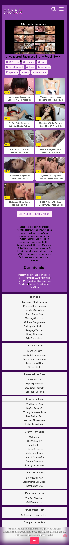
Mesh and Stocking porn (34, 302)
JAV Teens (14, 62)
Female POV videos (34, 310)
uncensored (41, 72)
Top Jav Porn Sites (37, 284)
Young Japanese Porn (34, 412)
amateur (30, 62)
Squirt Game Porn (34, 314)
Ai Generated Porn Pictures (34, 515)
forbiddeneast (15, 67)
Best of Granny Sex (34, 457)
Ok (34, 540)
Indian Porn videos (34, 424)
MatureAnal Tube (34, 453)
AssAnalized (34, 379)
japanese (13, 72)
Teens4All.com (34, 351)
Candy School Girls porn (34, 355)
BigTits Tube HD (34, 408)
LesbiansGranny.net (34, 449)
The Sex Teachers (34, 498)
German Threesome (34, 420)
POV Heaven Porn (34, 404)
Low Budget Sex (34, 416)
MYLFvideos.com (34, 502)
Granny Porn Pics (34, 461)
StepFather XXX (34, 486)
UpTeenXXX (34, 367)
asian (43, 62)
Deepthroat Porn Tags (28, 275)
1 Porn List (29, 278)
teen (26, 72)
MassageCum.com (34, 318)
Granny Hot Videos (34, 465)
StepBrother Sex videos (35, 482)
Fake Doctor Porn (34, 338)
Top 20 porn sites (34, 383)
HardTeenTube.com (35, 391)
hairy (31, 67)
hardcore (45, 67)
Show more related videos (34, 214)
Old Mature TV (34, 441)
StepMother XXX (34, 478)
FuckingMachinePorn (34, 326)
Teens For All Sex (34, 363)
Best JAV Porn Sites (27, 281)
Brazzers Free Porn (34, 387)
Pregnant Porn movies (34, 306)
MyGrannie (34, 437)
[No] (65, 535)
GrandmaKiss (34, 445)
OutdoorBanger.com (34, 322)
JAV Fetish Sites (42, 278)
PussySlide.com (34, 334)
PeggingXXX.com (34, 330)
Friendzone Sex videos (34, 359)
